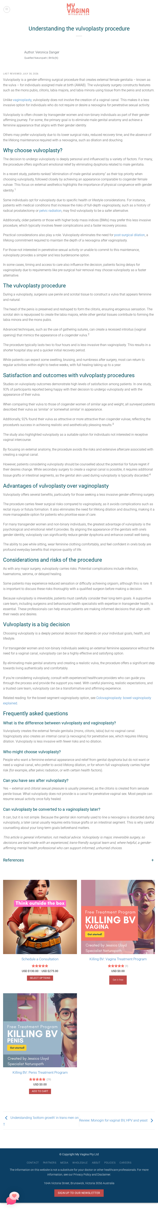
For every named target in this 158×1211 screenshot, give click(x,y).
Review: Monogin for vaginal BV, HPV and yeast (113, 1120)
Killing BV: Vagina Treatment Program (118, 959)
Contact (33, 1162)
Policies (109, 1162)
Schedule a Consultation (40, 959)
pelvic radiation (50, 211)
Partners (49, 1162)
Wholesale (80, 1162)
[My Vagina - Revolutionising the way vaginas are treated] (79, 9)
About (96, 1162)
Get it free (118, 979)
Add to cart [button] (40, 1091)
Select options (40, 978)
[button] (6, 9)
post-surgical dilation (129, 235)
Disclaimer (103, 1174)
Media (64, 1162)
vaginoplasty (22, 100)
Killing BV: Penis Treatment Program (40, 1072)
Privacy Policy (82, 1174)
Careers (125, 1162)
